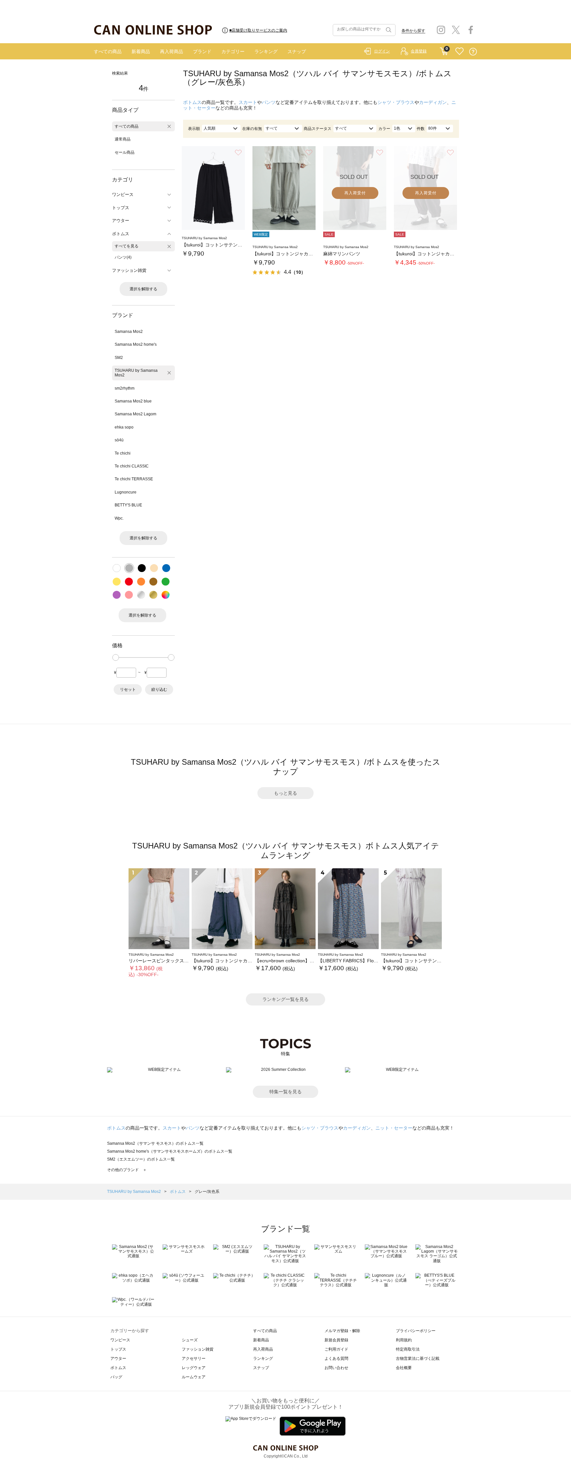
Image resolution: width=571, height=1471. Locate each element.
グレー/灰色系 (207, 1191)
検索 (388, 30)
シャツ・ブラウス (395, 102)
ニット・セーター (393, 1128)
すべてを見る (126, 246)
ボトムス (192, 102)
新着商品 (141, 51)
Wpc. (119, 518)
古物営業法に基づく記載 (417, 1358)
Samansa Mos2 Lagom (135, 414)
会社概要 (404, 1367)
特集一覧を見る (285, 1091)
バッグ (116, 1377)
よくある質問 (336, 1358)
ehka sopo (124, 427)
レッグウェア (194, 1367)
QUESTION (473, 52)
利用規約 (404, 1340)
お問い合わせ (336, 1367)
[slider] (115, 657)
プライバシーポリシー (416, 1330)
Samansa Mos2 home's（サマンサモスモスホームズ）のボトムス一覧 (169, 1151)
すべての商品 (108, 51)
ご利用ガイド (336, 1349)
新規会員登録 (336, 1340)
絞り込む (159, 689)
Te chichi (123, 453)
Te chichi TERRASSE (134, 479)
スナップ (296, 51)
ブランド (202, 51)
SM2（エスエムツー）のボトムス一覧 (141, 1159)
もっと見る (285, 793)
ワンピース (120, 1340)
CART (444, 50)
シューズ (190, 1340)
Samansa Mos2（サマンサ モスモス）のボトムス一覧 (155, 1143)
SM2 (119, 357)
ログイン (382, 51)
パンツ (269, 102)
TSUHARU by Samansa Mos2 (136, 372)
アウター (118, 1358)
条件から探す (413, 30)
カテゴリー (233, 51)
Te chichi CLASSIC (132, 466)
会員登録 (419, 51)
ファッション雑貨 (197, 1349)
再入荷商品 (171, 51)
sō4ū (119, 440)
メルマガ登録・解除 (342, 1330)
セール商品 (124, 152)
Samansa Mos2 (129, 331)
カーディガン (433, 102)
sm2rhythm (124, 388)
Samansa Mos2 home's (136, 344)
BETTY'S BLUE (128, 505)
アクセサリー (194, 1358)
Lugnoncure (125, 492)
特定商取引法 (408, 1349)
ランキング (266, 51)
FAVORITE (459, 52)
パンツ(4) (123, 257)
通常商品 (123, 139)
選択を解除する (143, 289)
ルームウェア (194, 1377)
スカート (248, 102)
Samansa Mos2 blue (133, 401)
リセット (128, 689)
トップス (118, 1349)
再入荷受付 (355, 193)
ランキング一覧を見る (285, 999)
